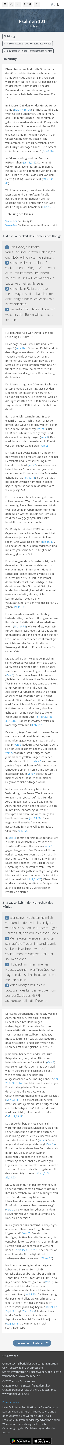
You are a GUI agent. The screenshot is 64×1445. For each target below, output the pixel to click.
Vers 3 (9, 675)
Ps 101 (27, 4)
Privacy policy (10, 1402)
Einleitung (9, 36)
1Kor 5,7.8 (20, 626)
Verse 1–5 (11, 221)
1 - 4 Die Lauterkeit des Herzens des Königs (27, 43)
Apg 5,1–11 (13, 1100)
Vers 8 (48, 1282)
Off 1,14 (17, 1083)
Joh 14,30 (35, 818)
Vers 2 (44, 445)
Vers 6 (37, 761)
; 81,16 (35, 1250)
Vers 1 (44, 437)
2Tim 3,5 (46, 1258)
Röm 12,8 (47, 207)
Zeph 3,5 (10, 1311)
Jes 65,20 (30, 1294)
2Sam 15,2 (28, 1311)
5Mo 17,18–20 (22, 109)
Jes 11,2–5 (29, 162)
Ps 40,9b (48, 151)
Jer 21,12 (51, 1307)
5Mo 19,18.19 (14, 1116)
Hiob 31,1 (37, 725)
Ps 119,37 (41, 716)
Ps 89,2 (41, 429)
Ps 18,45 (20, 1250)
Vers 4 (12, 838)
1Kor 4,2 (40, 1173)
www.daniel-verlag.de (15, 1394)
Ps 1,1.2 (22, 830)
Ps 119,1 (19, 607)
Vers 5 (9, 753)
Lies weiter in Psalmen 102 (32, 1343)
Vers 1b (20, 348)
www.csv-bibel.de (29, 1376)
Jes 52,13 (29, 477)
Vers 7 (31, 773)
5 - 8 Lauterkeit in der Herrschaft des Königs (28, 50)
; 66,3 (28, 1250)
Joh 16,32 (47, 541)
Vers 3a (50, 1144)
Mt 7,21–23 (34, 879)
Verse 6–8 (11, 225)
